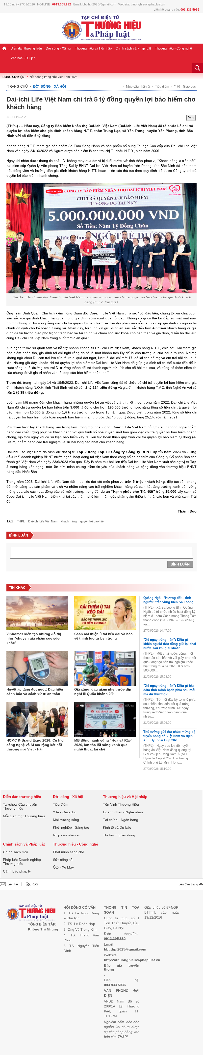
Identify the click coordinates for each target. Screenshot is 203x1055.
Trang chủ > (19, 86)
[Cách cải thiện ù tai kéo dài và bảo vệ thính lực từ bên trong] (105, 613)
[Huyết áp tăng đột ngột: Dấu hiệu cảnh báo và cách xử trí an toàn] (37, 668)
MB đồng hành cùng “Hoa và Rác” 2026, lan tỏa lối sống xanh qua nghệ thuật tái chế (103, 744)
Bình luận (180, 564)
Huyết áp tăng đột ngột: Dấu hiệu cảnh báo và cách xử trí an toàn (34, 691)
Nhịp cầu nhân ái (138, 86)
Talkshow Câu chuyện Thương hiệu (20, 806)
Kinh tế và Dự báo (117, 827)
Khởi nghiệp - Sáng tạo (71, 827)
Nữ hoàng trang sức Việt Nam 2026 (53, 77)
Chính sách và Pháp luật (133, 48)
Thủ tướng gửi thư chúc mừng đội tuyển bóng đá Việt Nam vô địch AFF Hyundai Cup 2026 (170, 736)
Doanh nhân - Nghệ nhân (123, 812)
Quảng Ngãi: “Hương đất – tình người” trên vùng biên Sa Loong (168, 600)
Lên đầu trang (188, 884)
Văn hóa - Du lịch (23, 58)
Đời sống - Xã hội (58, 48)
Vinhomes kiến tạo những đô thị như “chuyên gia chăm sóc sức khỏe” (33, 638)
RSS (34, 884)
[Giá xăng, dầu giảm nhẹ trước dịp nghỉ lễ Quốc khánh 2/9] (105, 668)
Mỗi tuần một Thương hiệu (24, 816)
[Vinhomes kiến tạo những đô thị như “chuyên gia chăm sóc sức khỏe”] (37, 613)
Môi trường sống (66, 820)
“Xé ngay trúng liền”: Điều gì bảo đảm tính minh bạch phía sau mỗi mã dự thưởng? (169, 690)
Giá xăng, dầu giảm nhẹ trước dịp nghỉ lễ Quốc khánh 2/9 (102, 691)
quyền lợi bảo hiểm (93, 521)
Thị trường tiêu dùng (119, 835)
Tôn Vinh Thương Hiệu (121, 804)
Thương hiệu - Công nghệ (173, 48)
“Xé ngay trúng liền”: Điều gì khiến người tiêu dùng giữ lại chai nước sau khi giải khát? (169, 644)
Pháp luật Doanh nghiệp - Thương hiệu (23, 862)
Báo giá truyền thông (121, 967)
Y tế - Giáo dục (185, 86)
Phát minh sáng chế (68, 852)
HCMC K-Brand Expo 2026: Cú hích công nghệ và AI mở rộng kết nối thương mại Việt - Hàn (36, 744)
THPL (21, 521)
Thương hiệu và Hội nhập (93, 48)
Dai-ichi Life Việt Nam (42, 521)
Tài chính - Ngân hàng (120, 820)
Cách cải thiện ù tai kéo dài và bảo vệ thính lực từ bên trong (103, 636)
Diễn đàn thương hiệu (26, 48)
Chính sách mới (15, 852)
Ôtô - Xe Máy (63, 867)
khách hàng (69, 521)
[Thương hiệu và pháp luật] (31, 913)
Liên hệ (12, 884)
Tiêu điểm (162, 86)
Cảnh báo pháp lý (17, 871)
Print (191, 118)
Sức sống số (63, 860)
